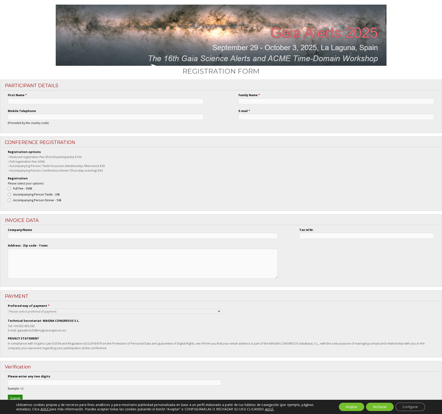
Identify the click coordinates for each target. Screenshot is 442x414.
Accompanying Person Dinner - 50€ (37, 200)
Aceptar (351, 407)
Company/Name (20, 230)
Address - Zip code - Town (28, 245)
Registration (18, 178)
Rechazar (380, 407)
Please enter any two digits (29, 376)
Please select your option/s (26, 183)
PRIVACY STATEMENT (23, 338)
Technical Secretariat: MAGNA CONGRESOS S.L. (44, 321)
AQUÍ (269, 409)
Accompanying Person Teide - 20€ (36, 194)
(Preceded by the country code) (28, 123)
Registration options (24, 152)
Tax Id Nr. (306, 230)
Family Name (249, 95)
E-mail (244, 111)
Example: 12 (15, 388)
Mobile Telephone (22, 111)
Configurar (410, 407)
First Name (17, 95)
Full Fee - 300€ (22, 188)
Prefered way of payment (28, 306)
